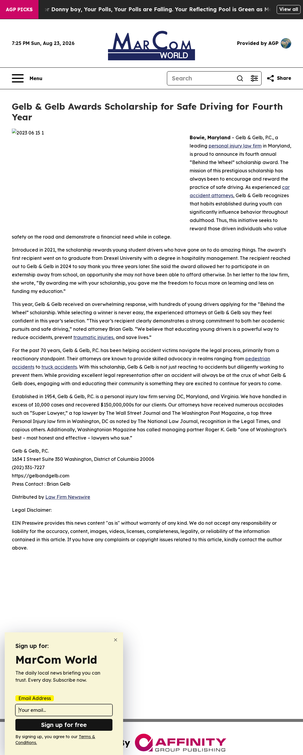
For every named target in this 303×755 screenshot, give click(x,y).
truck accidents (59, 367)
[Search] (240, 78)
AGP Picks (19, 9)
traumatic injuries (93, 337)
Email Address (34, 698)
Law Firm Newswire (67, 497)
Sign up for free (64, 724)
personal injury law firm (235, 146)
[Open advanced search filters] (254, 78)
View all (288, 9)
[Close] (115, 640)
